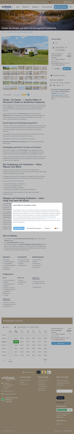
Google (58, 218)
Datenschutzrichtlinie (50, 218)
